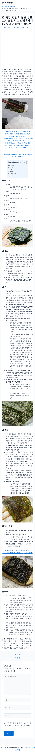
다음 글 (17, 658)
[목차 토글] (24, 162)
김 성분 (11, 171)
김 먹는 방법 (12, 173)
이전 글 (17, 654)
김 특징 (11, 169)
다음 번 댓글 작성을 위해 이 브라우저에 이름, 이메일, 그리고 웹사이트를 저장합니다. (17, 725)
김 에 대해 (12, 165)
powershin (7, 2)
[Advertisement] (17, 47)
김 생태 (11, 175)
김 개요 (11, 167)
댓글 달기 (5, 27)
